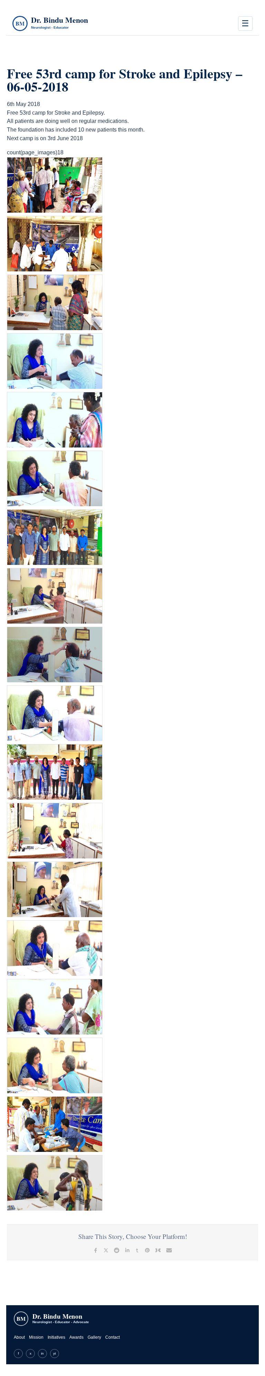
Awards (76, 1337)
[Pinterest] (147, 1250)
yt (54, 1353)
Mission (36, 1337)
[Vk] (158, 1250)
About (19, 1337)
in (42, 1353)
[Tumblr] (137, 1250)
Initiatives (56, 1337)
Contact (112, 1337)
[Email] (169, 1250)
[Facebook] (95, 1250)
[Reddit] (116, 1250)
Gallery (94, 1337)
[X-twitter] (106, 1250)
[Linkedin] (127, 1250)
